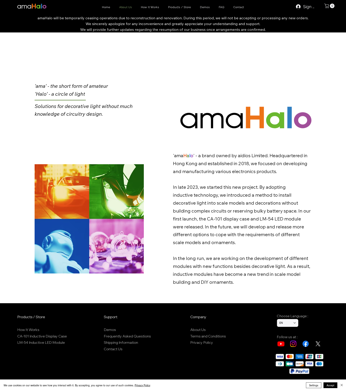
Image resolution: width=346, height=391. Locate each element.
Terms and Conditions (208, 336)
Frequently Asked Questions (127, 336)
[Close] (342, 385)
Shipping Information (121, 342)
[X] (318, 344)
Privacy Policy (201, 342)
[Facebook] (305, 344)
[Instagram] (293, 344)
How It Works (28, 329)
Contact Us (113, 349)
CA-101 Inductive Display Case (42, 336)
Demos (110, 329)
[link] (330, 6)
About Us (198, 329)
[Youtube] (281, 344)
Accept (330, 385)
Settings (313, 385)
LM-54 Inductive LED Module (41, 342)
